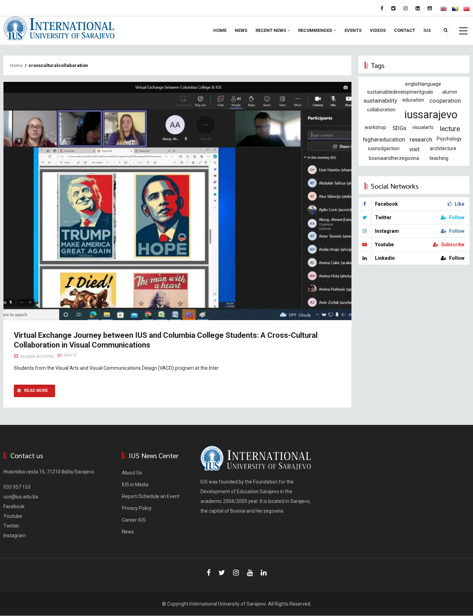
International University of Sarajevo (227, 604)
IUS (427, 30)
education (413, 100)
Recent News (271, 30)
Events (353, 30)
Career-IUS (134, 520)
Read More (36, 390)
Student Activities (37, 357)
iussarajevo (430, 114)
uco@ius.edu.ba (20, 496)
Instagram (14, 535)
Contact (404, 30)
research (421, 139)
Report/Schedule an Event (150, 496)
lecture (450, 129)
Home (219, 30)
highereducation (384, 139)
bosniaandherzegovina (394, 158)
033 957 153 (16, 487)
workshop (375, 127)
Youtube (12, 516)
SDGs (399, 128)
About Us (132, 473)
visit (414, 149)
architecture (443, 148)
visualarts (423, 127)
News (241, 30)
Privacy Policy (137, 508)
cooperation (445, 100)
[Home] (59, 28)
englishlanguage (423, 84)
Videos (378, 30)
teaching (438, 158)
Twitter (11, 526)
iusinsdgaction (384, 148)
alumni (449, 92)
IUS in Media (135, 484)
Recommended (315, 30)
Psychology (449, 139)
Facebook (14, 506)
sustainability (380, 100)
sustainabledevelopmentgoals (400, 92)
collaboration (381, 109)
